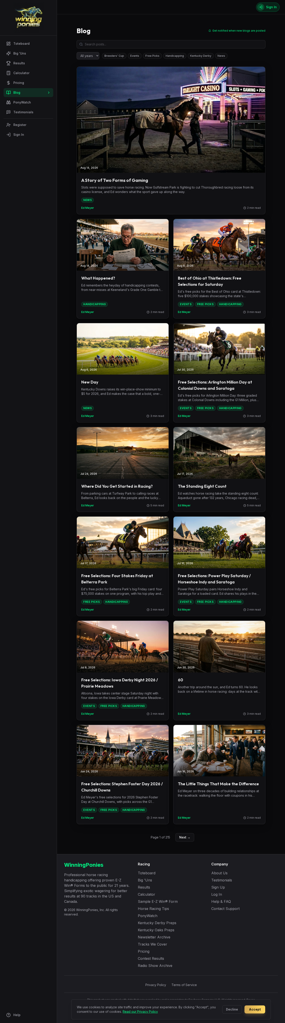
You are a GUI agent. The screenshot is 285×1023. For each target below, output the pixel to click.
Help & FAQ (221, 901)
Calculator (21, 73)
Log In (216, 894)
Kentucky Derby (200, 55)
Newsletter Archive (154, 937)
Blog (16, 92)
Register (19, 125)
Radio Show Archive (155, 965)
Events (134, 55)
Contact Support (225, 908)
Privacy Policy (155, 985)
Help (16, 1015)
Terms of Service (184, 985)
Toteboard (21, 43)
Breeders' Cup (114, 55)
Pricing (18, 83)
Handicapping (175, 55)
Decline (232, 1009)
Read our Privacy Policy (140, 1011)
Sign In (18, 134)
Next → (184, 837)
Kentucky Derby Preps (157, 923)
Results (19, 63)
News (221, 55)
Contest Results (151, 958)
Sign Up (218, 887)
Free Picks (152, 55)
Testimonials (23, 112)
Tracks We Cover (152, 944)
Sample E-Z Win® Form (158, 901)
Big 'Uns (19, 53)
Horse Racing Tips (153, 908)
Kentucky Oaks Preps (156, 930)
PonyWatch (22, 102)
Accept (255, 1009)
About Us (219, 873)
